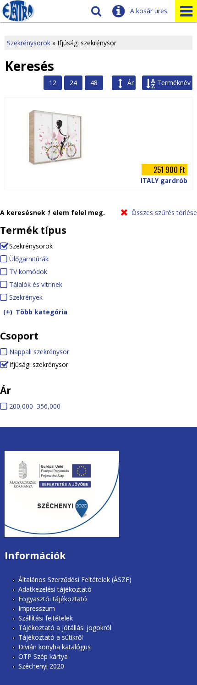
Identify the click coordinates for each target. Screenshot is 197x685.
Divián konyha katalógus (54, 646)
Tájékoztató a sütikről (50, 637)
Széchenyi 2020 (41, 666)
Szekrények (26, 297)
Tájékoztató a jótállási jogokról (64, 627)
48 (94, 82)
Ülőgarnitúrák (29, 258)
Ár (130, 82)
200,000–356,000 (34, 406)
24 (73, 82)
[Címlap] (18, 11)
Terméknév (174, 82)
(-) (4, 245)
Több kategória (41, 311)
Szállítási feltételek (45, 618)
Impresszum (36, 608)
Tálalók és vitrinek (35, 284)
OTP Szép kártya (43, 656)
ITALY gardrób (164, 181)
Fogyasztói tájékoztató (52, 598)
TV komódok (28, 271)
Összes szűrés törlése (164, 212)
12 (52, 82)
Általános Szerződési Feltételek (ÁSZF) (74, 579)
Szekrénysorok (28, 42)
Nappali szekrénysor (39, 351)
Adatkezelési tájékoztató (55, 589)
